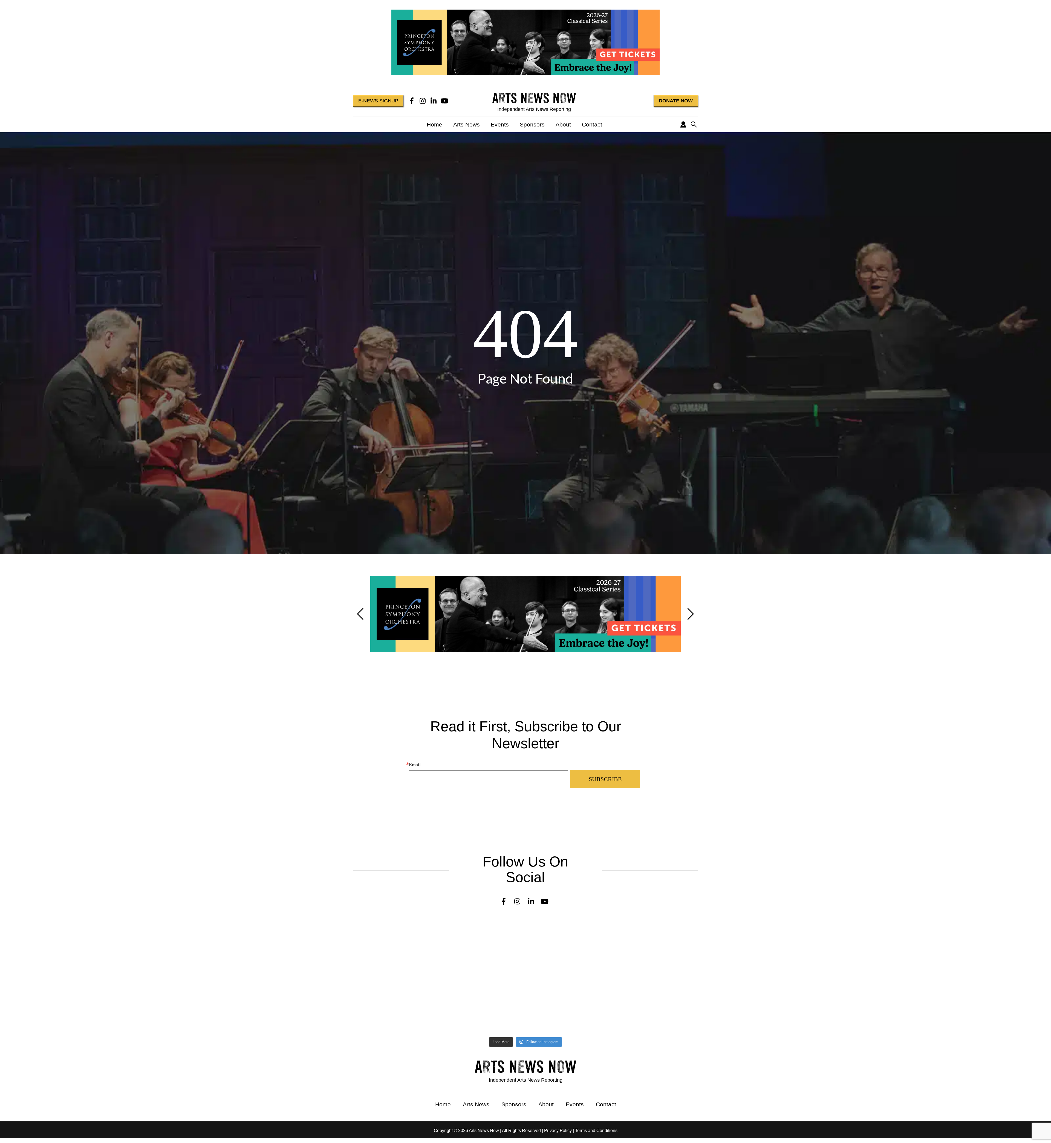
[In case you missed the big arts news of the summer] (657, 993)
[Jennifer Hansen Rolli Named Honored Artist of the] (130, 923)
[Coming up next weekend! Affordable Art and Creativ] (394, 990)
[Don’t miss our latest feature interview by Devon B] (394, 970)
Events (500, 124)
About (563, 124)
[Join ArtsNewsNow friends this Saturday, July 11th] (394, 1015)
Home (434, 124)
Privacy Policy (558, 1130)
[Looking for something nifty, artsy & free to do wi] (657, 1010)
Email (415, 764)
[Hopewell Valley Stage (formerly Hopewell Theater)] (657, 925)
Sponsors (532, 124)
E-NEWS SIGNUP (378, 100)
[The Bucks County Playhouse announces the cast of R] (657, 973)
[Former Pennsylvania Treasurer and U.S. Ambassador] (130, 970)
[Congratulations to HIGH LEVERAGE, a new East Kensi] (394, 948)
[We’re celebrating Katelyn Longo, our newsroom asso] (657, 948)
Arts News (466, 124)
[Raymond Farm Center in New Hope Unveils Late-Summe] (130, 946)
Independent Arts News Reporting (534, 109)
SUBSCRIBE (605, 779)
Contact (592, 124)
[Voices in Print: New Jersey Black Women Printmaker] (394, 925)
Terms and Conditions (596, 1130)
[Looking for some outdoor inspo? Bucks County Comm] (130, 993)
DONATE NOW (676, 100)
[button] (360, 614)
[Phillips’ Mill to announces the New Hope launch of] (130, 1018)
